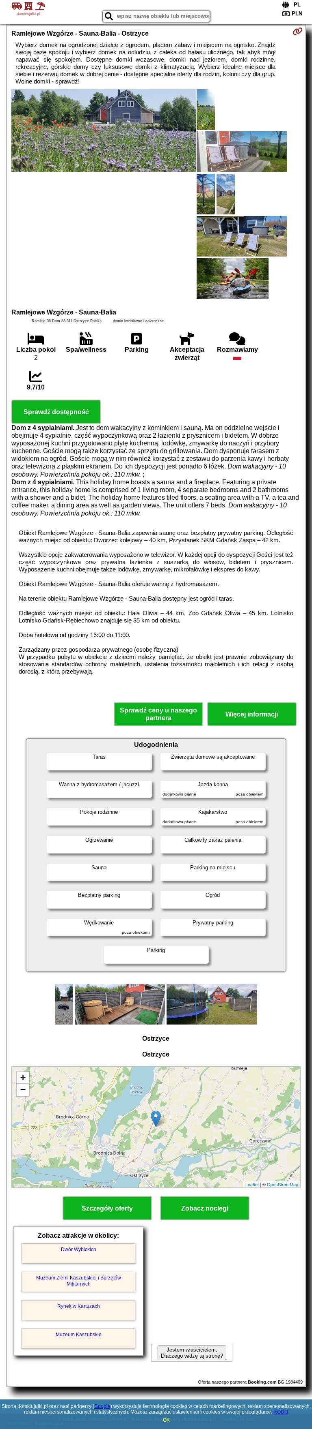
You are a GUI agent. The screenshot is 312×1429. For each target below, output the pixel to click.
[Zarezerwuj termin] (297, 31)
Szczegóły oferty (107, 1208)
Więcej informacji (251, 714)
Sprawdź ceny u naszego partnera (158, 714)
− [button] (23, 1090)
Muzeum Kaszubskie (79, 1334)
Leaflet (252, 1184)
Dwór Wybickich (78, 1249)
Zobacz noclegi (204, 1208)
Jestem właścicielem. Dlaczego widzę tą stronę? (192, 1353)
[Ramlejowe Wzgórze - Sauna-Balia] (103, 131)
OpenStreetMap (282, 1184)
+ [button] (23, 1077)
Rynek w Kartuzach (78, 1306)
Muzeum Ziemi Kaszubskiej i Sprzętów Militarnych (78, 1280)
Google (102, 1406)
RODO (280, 1412)
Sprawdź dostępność (56, 412)
